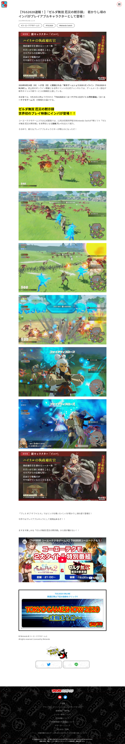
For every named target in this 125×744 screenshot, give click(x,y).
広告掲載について (62, 718)
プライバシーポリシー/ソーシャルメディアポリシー (62, 707)
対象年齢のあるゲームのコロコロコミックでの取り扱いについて (62, 733)
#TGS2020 (49, 25)
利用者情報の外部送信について (62, 722)
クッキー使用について (62, 714)
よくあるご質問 (62, 729)
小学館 (62, 703)
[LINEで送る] (76, 664)
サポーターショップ (62, 725)
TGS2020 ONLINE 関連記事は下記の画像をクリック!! (62, 595)
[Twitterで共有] (49, 664)
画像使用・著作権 (62, 710)
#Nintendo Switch (65, 25)
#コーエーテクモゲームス (30, 25)
